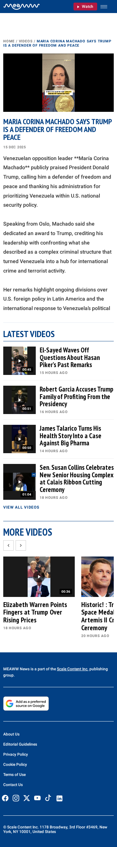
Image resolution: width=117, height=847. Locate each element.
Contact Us (13, 784)
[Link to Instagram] (16, 798)
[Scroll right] (21, 545)
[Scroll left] (8, 545)
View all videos (21, 507)
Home (9, 41)
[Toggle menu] (107, 6)
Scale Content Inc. (72, 669)
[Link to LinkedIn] (59, 798)
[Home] (21, 6)
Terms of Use (14, 774)
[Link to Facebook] (5, 798)
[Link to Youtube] (37, 798)
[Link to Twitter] (26, 798)
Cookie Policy (15, 764)
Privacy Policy (15, 754)
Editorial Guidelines (20, 744)
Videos (26, 41)
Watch (87, 6)
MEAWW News (16, 669)
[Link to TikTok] (48, 799)
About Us (11, 734)
